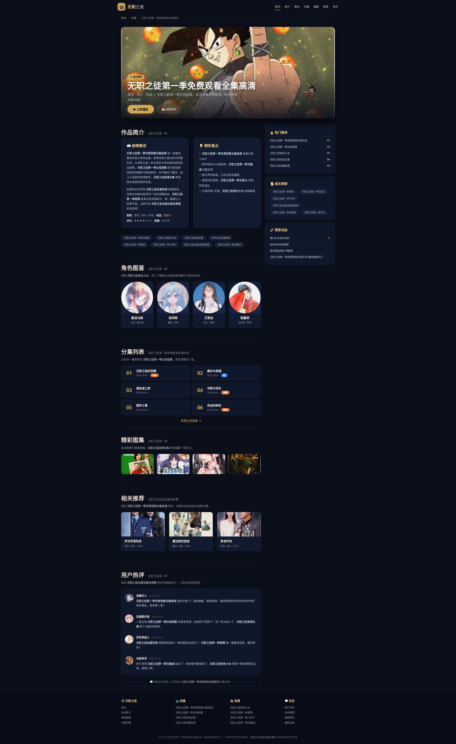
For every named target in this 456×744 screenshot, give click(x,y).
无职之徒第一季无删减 (229, 244)
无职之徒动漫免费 (220, 237)
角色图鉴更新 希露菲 (281, 250)
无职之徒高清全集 (194, 237)
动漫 (133, 18)
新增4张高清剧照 (279, 244)
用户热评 (290, 707)
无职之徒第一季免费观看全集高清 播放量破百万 (296, 257)
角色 (297, 6)
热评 (335, 6)
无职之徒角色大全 (167, 237)
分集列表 (126, 722)
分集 (306, 6)
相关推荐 (290, 712)
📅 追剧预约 (169, 109)
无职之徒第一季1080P (164, 244)
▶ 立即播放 (140, 109)
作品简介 (126, 712)
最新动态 (290, 722)
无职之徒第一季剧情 (134, 244)
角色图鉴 (126, 717)
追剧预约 (290, 717)
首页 (277, 6)
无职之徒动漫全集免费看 (196, 244)
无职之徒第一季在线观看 (137, 237)
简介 (287, 6)
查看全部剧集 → (191, 421)
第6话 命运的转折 (300, 238)
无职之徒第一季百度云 (313, 191)
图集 (316, 6)
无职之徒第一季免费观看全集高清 (300, 140)
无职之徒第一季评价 (314, 212)
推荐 (325, 6)
